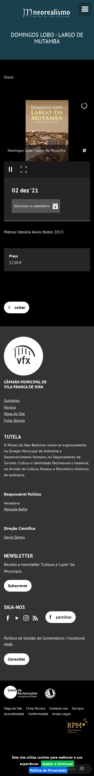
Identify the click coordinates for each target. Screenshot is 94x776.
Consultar (16, 659)
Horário (10, 407)
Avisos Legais (61, 714)
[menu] (84, 9)
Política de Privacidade (48, 770)
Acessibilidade (14, 714)
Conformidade (38, 714)
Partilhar (64, 617)
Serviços (78, 708)
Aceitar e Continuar (57, 763)
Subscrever (18, 585)
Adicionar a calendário (32, 206)
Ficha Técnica (14, 420)
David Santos (14, 537)
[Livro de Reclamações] (20, 692)
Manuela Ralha (15, 509)
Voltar (19, 307)
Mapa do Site (14, 413)
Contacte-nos (58, 708)
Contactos (12, 400)
